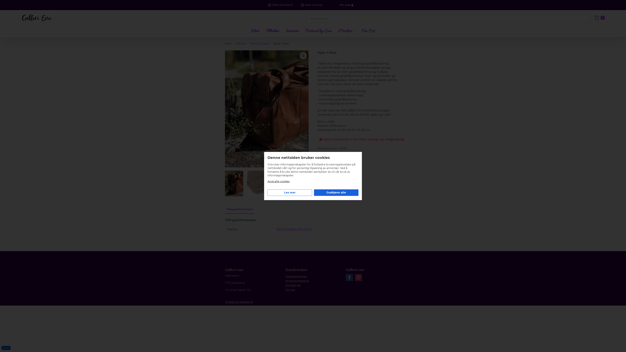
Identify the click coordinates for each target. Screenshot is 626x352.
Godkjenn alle (336, 192)
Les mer (290, 192)
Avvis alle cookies (279, 181)
